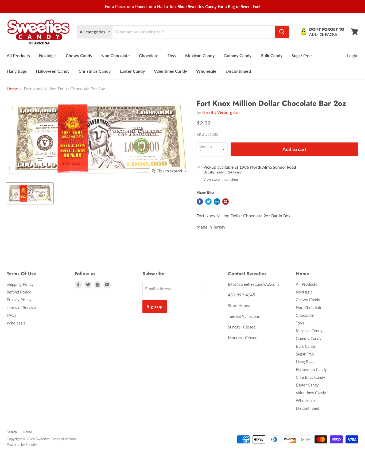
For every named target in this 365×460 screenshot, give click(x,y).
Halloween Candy (52, 71)
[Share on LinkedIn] (217, 201)
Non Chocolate (115, 55)
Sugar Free (302, 55)
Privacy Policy (19, 299)
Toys (172, 55)
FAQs (11, 315)
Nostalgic (48, 55)
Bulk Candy (271, 55)
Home (12, 88)
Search (12, 432)
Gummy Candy (237, 55)
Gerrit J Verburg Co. (221, 112)
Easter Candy (132, 71)
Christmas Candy (95, 71)
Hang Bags (17, 71)
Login (352, 55)
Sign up (154, 306)
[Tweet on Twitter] (208, 201)
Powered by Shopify (22, 444)
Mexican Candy (200, 55)
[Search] (282, 32)
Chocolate (148, 55)
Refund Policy (19, 291)
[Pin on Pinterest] (225, 201)
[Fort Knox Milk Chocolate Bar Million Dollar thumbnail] (29, 193)
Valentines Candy (170, 71)
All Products (18, 55)
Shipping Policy (20, 284)
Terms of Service (21, 307)
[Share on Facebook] (200, 201)
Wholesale (206, 71)
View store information (220, 179)
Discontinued (238, 71)
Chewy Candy (79, 55)
